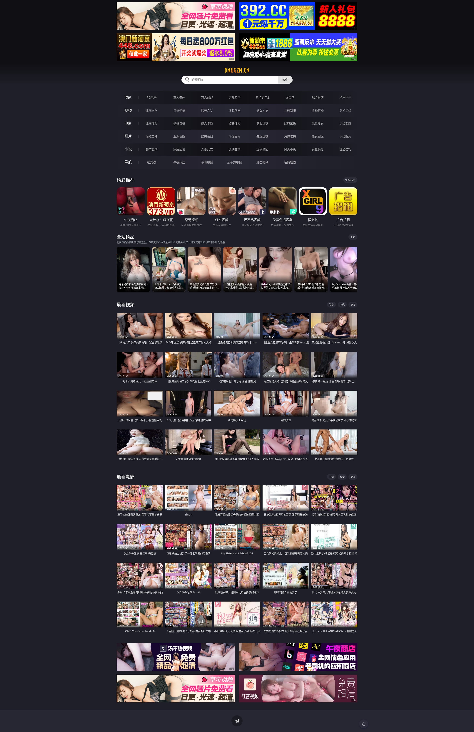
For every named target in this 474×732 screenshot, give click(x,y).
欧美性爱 (235, 123)
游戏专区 (235, 97)
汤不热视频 (234, 162)
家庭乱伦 (179, 149)
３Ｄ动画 (235, 110)
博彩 (128, 97)
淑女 (342, 477)
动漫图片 (235, 136)
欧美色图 (207, 136)
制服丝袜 (262, 123)
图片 (128, 136)
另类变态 (345, 123)
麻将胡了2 (262, 97)
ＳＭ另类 (345, 110)
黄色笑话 (318, 149)
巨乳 (342, 304)
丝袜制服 (290, 110)
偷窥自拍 (152, 136)
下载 (353, 237)
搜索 (285, 80)
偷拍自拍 (179, 123)
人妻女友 (207, 149)
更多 (353, 304)
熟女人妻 (262, 110)
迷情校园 (262, 149)
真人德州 (179, 97)
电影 (128, 123)
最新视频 (125, 304)
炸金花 (290, 97)
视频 (128, 110)
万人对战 (207, 97)
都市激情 (152, 149)
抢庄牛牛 (345, 97)
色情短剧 (290, 162)
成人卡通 (207, 123)
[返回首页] (363, 723)
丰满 (331, 477)
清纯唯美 (290, 136)
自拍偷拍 (179, 110)
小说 (128, 149)
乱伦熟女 (318, 123)
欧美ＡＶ (207, 110)
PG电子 (152, 97)
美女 (331, 304)
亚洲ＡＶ (152, 110)
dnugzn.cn (237, 70)
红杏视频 (262, 162)
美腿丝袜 (262, 136)
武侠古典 (235, 149)
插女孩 (151, 162)
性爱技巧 (345, 149)
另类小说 (290, 149)
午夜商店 (179, 162)
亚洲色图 (179, 136)
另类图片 (345, 136)
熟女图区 (318, 136)
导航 (128, 162)
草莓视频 (207, 162)
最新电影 (125, 477)
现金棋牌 (318, 97)
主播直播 (318, 110)
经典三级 (290, 123)
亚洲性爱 (152, 123)
